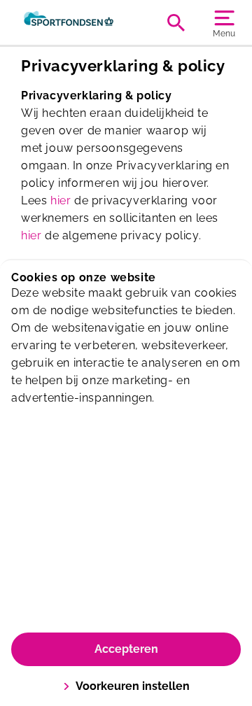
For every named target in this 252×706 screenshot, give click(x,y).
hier (60, 200)
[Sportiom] (68, 22)
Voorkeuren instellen (133, 686)
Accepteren (126, 649)
